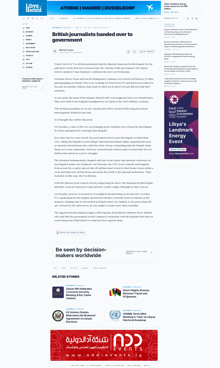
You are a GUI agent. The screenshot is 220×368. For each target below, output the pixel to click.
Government (30, 44)
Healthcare (30, 48)
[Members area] (28, 18)
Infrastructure (32, 52)
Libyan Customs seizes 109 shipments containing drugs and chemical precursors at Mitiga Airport (180, 31)
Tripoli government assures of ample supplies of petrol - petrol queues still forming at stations (180, 81)
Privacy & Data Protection (114, 365)
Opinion (29, 67)
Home (28, 28)
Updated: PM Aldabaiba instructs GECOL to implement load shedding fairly (179, 56)
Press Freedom (99, 268)
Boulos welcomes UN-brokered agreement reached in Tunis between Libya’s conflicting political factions (180, 44)
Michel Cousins (66, 50)
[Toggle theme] (41, 18)
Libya (63, 268)
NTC (55, 268)
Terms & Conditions (134, 365)
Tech (28, 59)
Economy (29, 36)
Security (29, 56)
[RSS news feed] (37, 18)
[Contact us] (33, 18)
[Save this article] (134, 51)
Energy (29, 40)
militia (74, 268)
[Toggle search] (24, 18)
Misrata (85, 268)
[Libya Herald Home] (32, 8)
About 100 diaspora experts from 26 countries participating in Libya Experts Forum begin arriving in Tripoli (181, 68)
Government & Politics (61, 28)
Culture (29, 63)
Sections (25, 24)
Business (29, 32)
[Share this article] (128, 51)
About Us (147, 365)
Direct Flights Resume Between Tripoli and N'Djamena (139, 18)
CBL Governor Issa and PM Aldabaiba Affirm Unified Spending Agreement (84, 18)
